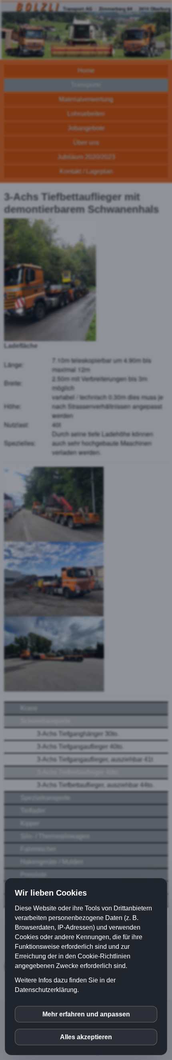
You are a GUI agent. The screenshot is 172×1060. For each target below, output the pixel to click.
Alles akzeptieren (86, 1037)
